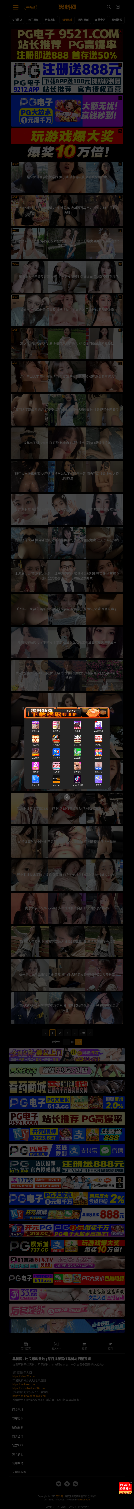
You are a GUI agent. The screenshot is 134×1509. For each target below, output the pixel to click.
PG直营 (77, 758)
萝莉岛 (98, 785)
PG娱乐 (35, 758)
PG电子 (98, 745)
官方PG (35, 745)
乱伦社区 (35, 785)
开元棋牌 (56, 745)
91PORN (56, 785)
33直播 (36, 772)
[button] (122, 1492)
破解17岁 (98, 772)
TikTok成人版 (77, 785)
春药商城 (56, 731)
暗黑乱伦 (77, 772)
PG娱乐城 (98, 731)
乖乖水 (77, 731)
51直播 (56, 772)
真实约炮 (35, 731)
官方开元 (77, 745)
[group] (125, 1488)
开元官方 (56, 758)
